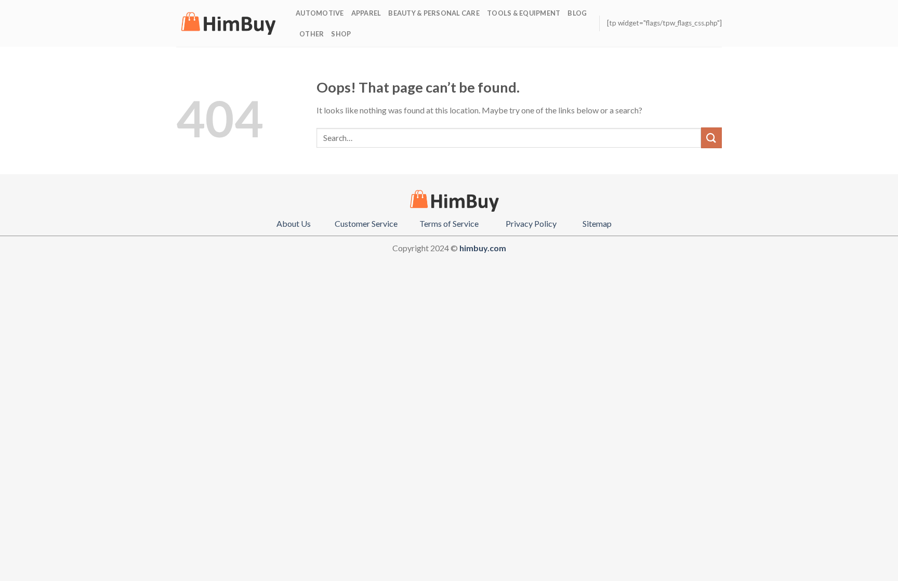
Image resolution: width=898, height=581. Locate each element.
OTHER (311, 34)
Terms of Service (449, 223)
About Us (293, 223)
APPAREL (366, 13)
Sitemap (597, 223)
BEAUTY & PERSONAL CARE (434, 13)
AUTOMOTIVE (320, 13)
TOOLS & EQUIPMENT (523, 13)
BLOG (577, 13)
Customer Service (366, 223)
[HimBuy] (228, 23)
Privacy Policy (531, 223)
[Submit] (711, 137)
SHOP (341, 34)
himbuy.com (482, 248)
